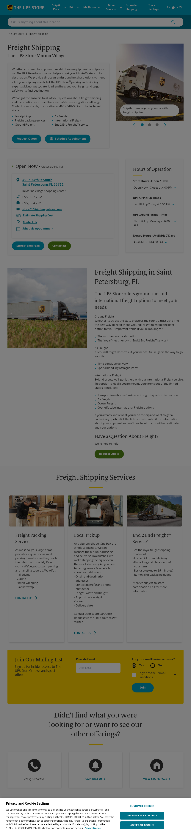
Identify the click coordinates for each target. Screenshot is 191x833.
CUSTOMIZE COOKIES (142, 806)
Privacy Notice (92, 828)
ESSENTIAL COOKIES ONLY (142, 815)
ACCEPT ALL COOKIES (142, 825)
